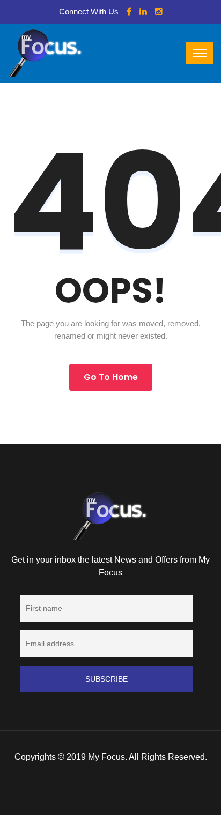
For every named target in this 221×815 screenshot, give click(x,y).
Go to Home (111, 377)
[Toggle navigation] (199, 53)
